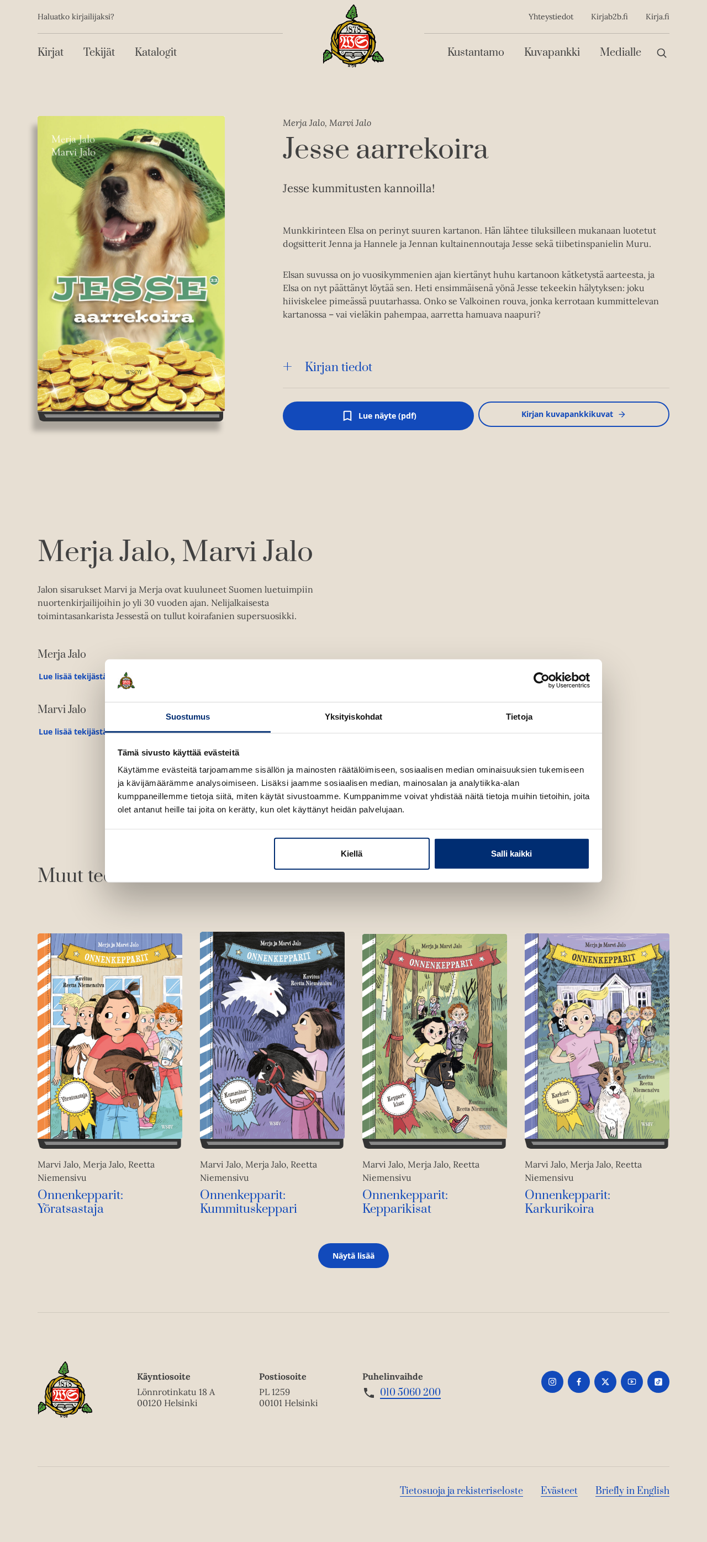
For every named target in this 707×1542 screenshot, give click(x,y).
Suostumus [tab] (188, 716)
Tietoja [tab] (519, 716)
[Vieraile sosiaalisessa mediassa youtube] (632, 1382)
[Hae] (661, 52)
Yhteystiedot (551, 17)
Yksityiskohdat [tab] (353, 716)
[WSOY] (353, 36)
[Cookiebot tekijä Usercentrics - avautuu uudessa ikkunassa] (541, 680)
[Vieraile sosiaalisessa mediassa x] (605, 1382)
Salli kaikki (511, 853)
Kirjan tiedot (338, 367)
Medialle (620, 53)
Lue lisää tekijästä (72, 679)
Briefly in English (632, 1491)
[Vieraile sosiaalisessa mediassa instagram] (552, 1382)
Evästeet (559, 1491)
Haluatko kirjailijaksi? (76, 17)
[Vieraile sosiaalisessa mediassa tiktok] (658, 1382)
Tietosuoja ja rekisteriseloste (461, 1491)
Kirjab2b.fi (609, 17)
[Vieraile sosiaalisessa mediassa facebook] (579, 1382)
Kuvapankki (552, 53)
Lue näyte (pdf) (387, 420)
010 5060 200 (410, 1393)
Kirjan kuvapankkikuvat (567, 414)
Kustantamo (475, 53)
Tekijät (99, 53)
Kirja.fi (657, 17)
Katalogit (156, 53)
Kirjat (51, 53)
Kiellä (351, 853)
